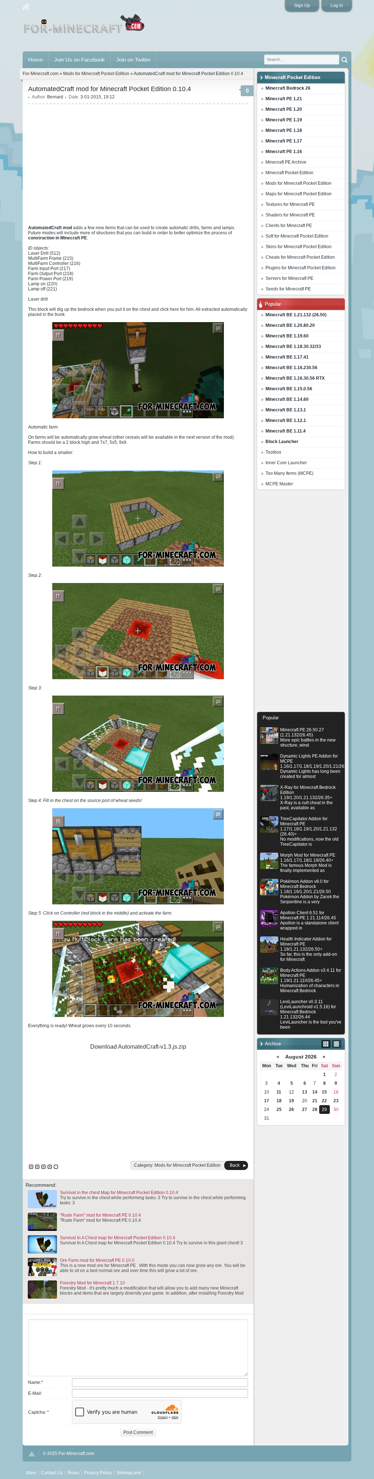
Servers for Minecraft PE (289, 278)
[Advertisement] (301, 602)
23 (336, 1100)
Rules (73, 1472)
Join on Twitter (133, 59)
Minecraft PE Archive (286, 162)
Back (235, 1165)
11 (278, 1092)
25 (279, 1109)
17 (266, 1100)
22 (324, 1100)
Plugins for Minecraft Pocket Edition (301, 267)
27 (304, 1109)
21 (314, 1100)
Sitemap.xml (129, 1472)
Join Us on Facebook (79, 59)
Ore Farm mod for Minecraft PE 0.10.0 (97, 1260)
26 (291, 1109)
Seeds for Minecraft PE (288, 289)
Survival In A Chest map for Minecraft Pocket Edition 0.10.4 (117, 1237)
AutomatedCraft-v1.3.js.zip (152, 1047)
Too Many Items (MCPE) (289, 473)
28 (314, 1109)
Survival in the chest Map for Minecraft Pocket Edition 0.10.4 (119, 1192)
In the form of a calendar (326, 1044)
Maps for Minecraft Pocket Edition (299, 193)
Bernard (55, 96)
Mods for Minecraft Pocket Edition (299, 183)
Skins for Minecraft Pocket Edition (299, 246)
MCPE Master (279, 483)
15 (324, 1092)
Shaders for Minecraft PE (290, 215)
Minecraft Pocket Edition (289, 172)
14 (314, 1092)
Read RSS (26, 7)
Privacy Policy (98, 1472)
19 (291, 1100)
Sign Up (302, 5)
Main (85, 26)
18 (279, 1100)
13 (304, 1092)
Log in (337, 5)
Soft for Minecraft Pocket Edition (297, 236)
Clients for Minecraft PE (289, 225)
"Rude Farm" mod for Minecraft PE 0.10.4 (100, 1215)
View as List (336, 1044)
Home (35, 59)
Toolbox (273, 452)
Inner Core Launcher (286, 462)
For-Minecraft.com (40, 73)
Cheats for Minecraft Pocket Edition (300, 257)
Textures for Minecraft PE (290, 204)
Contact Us (52, 1472)
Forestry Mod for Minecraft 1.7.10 (92, 1283)
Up (31, 1453)
